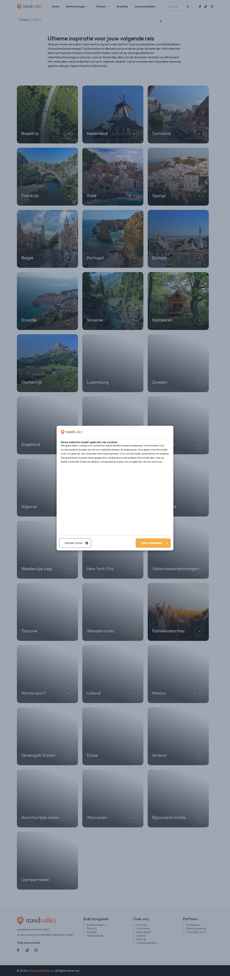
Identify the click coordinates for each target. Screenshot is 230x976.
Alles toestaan (151, 543)
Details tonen (74, 543)
